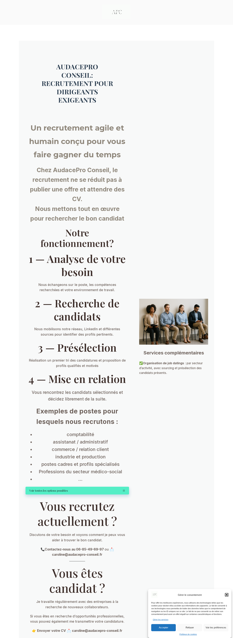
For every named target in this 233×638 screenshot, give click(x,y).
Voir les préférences (216, 627)
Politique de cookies (188, 634)
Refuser (190, 627)
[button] (226, 594)
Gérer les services (160, 620)
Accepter (163, 627)
